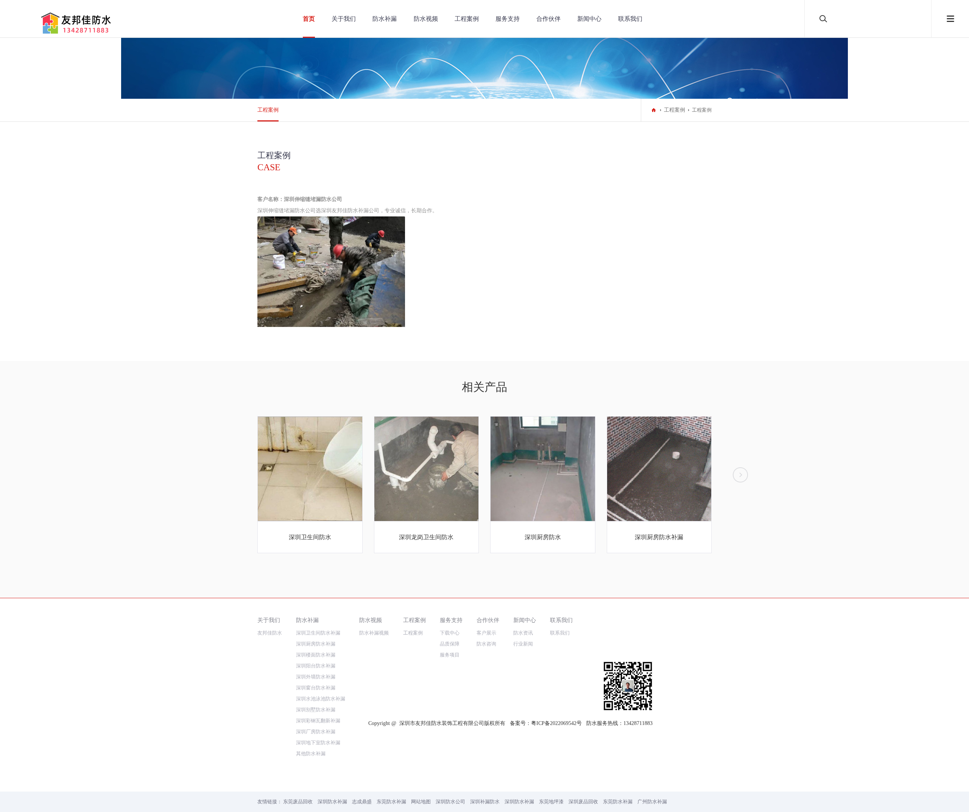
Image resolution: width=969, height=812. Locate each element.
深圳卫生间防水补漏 (318, 633)
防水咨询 (486, 644)
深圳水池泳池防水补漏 (320, 699)
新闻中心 (589, 19)
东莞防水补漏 (391, 801)
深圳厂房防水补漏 (315, 731)
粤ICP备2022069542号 (556, 723)
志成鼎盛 (362, 801)
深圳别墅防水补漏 (315, 709)
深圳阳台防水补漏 (315, 666)
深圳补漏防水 (485, 801)
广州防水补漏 (652, 801)
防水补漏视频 (374, 633)
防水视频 (426, 19)
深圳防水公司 (450, 801)
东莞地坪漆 (551, 801)
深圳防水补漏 (332, 801)
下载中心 (450, 633)
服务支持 (507, 19)
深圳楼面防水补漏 (315, 655)
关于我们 (344, 19)
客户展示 (486, 633)
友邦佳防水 (269, 633)
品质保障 (450, 644)
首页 (309, 19)
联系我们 (630, 19)
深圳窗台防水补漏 (315, 688)
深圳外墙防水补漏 (315, 677)
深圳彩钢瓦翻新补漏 (318, 720)
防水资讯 (523, 633)
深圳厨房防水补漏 (315, 644)
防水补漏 (384, 19)
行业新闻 (523, 644)
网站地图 (421, 801)
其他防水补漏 (311, 753)
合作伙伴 (548, 19)
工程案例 (467, 19)
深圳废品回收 (583, 801)
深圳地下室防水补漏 (318, 742)
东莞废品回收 (298, 801)
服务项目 (450, 655)
